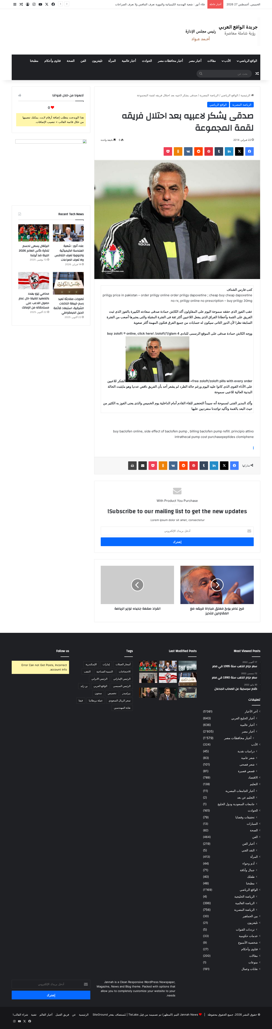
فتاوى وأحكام (52, 60)
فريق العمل (62, 1014)
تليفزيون (97, 60)
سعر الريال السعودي (119, 700)
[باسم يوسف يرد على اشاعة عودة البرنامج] (168, 694)
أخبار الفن (248, 843)
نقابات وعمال (249, 969)
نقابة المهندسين (122, 707)
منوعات (253, 962)
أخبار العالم (46, 1014)
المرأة (112, 60)
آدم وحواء (248, 863)
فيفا (81, 700)
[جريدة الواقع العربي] (221, 31)
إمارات (106, 664)
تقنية (34, 1014)
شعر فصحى (247, 764)
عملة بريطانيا (96, 700)
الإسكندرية (91, 664)
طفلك (251, 876)
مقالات (211, 60)
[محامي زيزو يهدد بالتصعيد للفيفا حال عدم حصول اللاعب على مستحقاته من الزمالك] (33, 280)
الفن (83, 60)
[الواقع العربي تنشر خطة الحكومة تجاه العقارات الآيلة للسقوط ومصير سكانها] (148, 693)
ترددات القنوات (245, 929)
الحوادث (147, 60)
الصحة (71, 60)
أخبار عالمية (129, 60)
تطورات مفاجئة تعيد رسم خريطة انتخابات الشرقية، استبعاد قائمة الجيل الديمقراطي (69, 306)
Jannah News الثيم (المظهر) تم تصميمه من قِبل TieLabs (163, 1014)
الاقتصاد (253, 777)
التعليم (254, 784)
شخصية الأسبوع (248, 942)
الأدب (227, 60)
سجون (98, 693)
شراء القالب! (20, 1014)
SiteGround (100, 1014)
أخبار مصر (195, 60)
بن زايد (84, 686)
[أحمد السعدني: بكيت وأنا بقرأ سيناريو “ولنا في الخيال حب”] (148, 678)
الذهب (87, 671)
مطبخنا (34, 60)
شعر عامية (248, 758)
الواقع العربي (100, 686)
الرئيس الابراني (99, 678)
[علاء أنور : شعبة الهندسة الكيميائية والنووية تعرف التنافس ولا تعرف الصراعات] (68, 233)
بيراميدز (126, 693)
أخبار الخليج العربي (243, 718)
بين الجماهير (250, 916)
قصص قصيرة (246, 771)
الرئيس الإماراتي (121, 678)
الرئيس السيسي (121, 686)
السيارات (252, 823)
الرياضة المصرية (209, 95)
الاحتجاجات (124, 671)
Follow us (62, 651)
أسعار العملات (123, 664)
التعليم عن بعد (246, 797)
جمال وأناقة (247, 870)
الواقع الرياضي (248, 60)
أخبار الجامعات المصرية (240, 791)
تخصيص (112, 693)
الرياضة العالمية (245, 903)
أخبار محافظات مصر (170, 60)
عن (74, 1014)
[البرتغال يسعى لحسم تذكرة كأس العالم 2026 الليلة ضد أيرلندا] (33, 233)
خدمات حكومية (248, 936)
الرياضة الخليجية (244, 896)
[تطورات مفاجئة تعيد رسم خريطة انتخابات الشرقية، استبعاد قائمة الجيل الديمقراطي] (68, 283)
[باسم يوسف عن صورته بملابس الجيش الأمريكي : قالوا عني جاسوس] (187, 693)
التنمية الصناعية (104, 671)
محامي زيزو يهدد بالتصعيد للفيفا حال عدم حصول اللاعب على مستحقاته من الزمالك (34, 300)
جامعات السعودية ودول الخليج (236, 804)
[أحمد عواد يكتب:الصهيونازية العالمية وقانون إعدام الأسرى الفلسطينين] (187, 666)
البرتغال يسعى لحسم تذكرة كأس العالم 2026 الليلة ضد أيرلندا (168, 4)
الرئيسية (246, 95)
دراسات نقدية (246, 751)
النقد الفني (248, 850)
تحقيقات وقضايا (245, 817)
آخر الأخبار (251, 711)
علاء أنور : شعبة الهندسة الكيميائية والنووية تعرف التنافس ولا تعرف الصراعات (69, 253)
